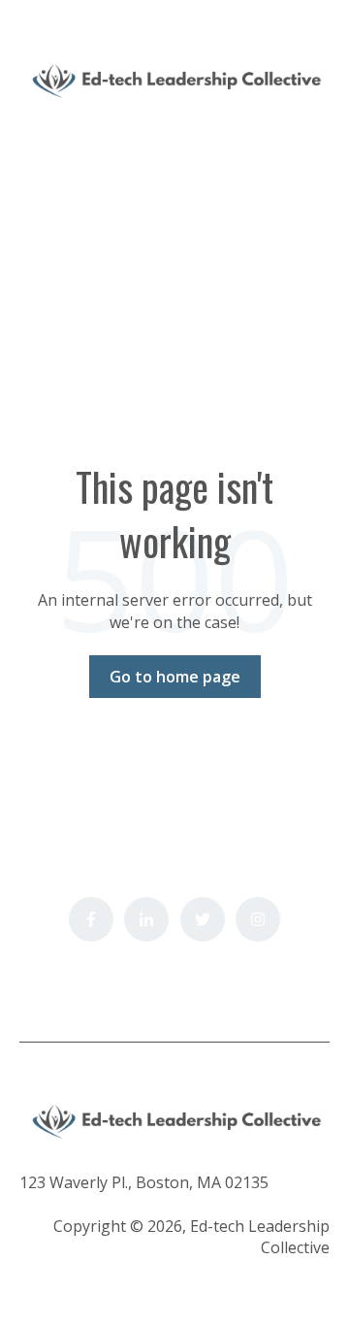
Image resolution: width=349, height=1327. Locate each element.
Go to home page (175, 676)
